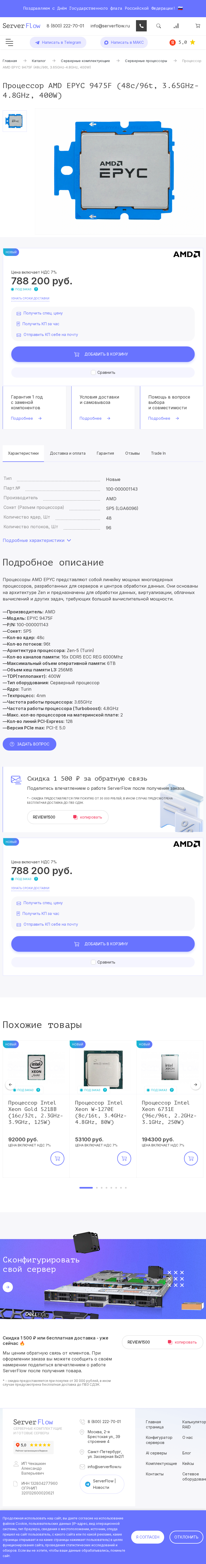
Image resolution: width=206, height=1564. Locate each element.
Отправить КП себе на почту (51, 334)
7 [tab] (121, 1188)
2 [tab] (97, 1188)
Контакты (155, 1474)
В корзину (106, 354)
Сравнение (176, 25)
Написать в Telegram (61, 42)
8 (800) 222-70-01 (65, 25)
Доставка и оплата (68, 453)
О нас (187, 1437)
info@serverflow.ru (110, 25)
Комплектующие (161, 1463)
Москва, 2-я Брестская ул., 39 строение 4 (104, 1436)
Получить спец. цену (43, 313)
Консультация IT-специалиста (141, 25)
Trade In (158, 453)
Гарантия (105, 453)
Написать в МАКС (127, 42)
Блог (186, 1453)
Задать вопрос (33, 744)
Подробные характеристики (33, 540)
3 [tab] (101, 1188)
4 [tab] (106, 1188)
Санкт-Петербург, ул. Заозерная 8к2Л (106, 1454)
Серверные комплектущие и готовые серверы (37, 1431)
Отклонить (186, 1537)
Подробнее (22, 418)
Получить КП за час (41, 323)
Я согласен (147, 1537)
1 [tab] (86, 1188)
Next (195, 1085)
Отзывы (132, 453)
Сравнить (106, 372)
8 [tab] (126, 1188)
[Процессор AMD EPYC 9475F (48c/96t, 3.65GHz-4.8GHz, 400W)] (119, 171)
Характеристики (23, 453)
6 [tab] (116, 1188)
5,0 (182, 42)
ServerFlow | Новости (104, 1484)
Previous (10, 1085)
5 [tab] (111, 1188)
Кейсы (188, 1463)
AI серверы (156, 1453)
